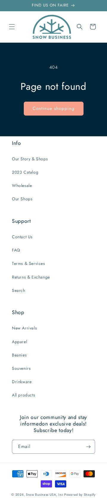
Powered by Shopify (80, 494)
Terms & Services (28, 263)
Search (18, 290)
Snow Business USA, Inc (44, 494)
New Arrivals (24, 328)
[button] (11, 26)
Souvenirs (21, 368)
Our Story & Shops (30, 159)
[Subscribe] (88, 447)
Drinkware (22, 382)
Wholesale (22, 185)
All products (23, 395)
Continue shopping (54, 108)
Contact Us (22, 237)
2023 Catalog (25, 172)
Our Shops (22, 199)
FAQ (16, 250)
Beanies (19, 355)
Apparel (19, 342)
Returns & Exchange (31, 277)
